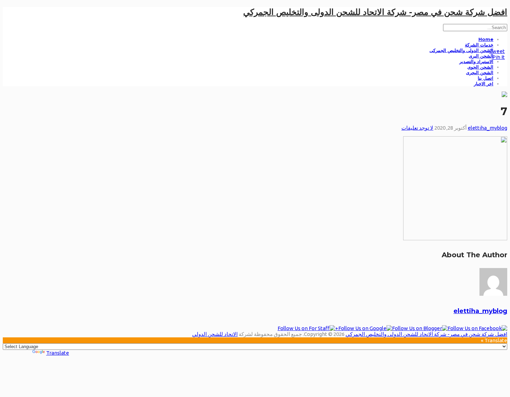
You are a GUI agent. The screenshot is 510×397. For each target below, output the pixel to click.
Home (485, 39)
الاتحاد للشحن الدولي (215, 334)
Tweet (497, 51)
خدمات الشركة (479, 45)
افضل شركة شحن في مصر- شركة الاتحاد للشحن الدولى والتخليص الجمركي (375, 12)
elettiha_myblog (487, 128)
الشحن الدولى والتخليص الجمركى (461, 50)
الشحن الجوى (480, 67)
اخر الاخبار (483, 83)
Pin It (498, 57)
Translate (57, 353)
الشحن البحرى (479, 72)
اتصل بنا (485, 78)
